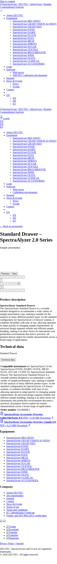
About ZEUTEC (14, 15)
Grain (9, 183)
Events (16, 86)
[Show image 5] (14, 290)
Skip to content (7, 1)
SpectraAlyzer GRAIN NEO (27, 26)
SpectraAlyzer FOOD (24, 29)
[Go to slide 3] (7, 277)
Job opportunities (14, 495)
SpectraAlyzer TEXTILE (25, 49)
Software (10, 69)
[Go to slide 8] (23, 277)
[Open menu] (1, 10)
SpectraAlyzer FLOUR (24, 35)
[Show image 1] (1, 290)
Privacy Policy (7, 543)
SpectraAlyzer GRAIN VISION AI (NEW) (34, 24)
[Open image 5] (14, 283)
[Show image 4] (11, 290)
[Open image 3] (7, 283)
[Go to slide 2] (4, 277)
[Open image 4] (11, 283)
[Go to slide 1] (1, 277)
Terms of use (12, 507)
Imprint (20, 543)
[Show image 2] (4, 290)
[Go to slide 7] (20, 277)
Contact (10, 89)
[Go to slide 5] (14, 277)
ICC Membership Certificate (20, 512)
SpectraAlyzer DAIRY (24, 32)
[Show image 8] (23, 290)
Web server (18, 72)
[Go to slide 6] (17, 277)
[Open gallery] (1, 280)
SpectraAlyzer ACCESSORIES (29, 63)
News (16, 83)
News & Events (14, 81)
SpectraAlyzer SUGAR (24, 46)
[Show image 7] (20, 290)
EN (8, 95)
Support (10, 78)
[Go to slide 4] (11, 277)
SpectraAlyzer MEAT (24, 41)
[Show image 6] (17, 290)
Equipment (11, 18)
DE (14, 101)
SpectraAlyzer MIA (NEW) (26, 21)
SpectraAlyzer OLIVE (24, 58)
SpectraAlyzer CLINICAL (26, 61)
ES (14, 103)
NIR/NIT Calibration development (30, 75)
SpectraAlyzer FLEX (23, 38)
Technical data (8, 360)
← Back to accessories (11, 226)
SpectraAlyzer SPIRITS (25, 44)
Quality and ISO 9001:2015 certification (26, 515)
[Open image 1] (1, 283)
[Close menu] (1, 115)
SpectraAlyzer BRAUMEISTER (29, 52)
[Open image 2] (4, 283)
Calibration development (25, 192)
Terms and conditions (17, 509)
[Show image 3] (7, 290)
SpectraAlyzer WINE (23, 55)
